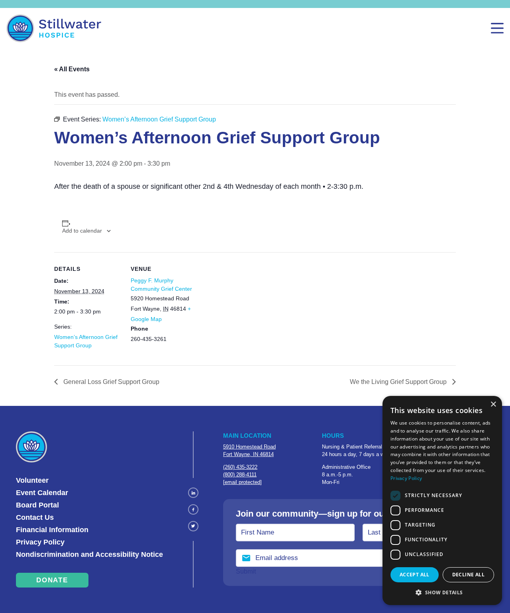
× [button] (493, 404)
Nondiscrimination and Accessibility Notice (89, 554)
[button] (442, 592)
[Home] (53, 28)
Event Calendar (42, 493)
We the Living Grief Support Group (399, 381)
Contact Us (35, 517)
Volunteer (32, 480)
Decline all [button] (468, 574)
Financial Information (52, 530)
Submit (246, 571)
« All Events (72, 69)
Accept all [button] (415, 574)
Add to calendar (82, 230)
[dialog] (442, 500)
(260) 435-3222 (240, 467)
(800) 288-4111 (240, 475)
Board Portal (37, 505)
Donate (52, 580)
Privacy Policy (40, 542)
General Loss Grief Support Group (110, 381)
